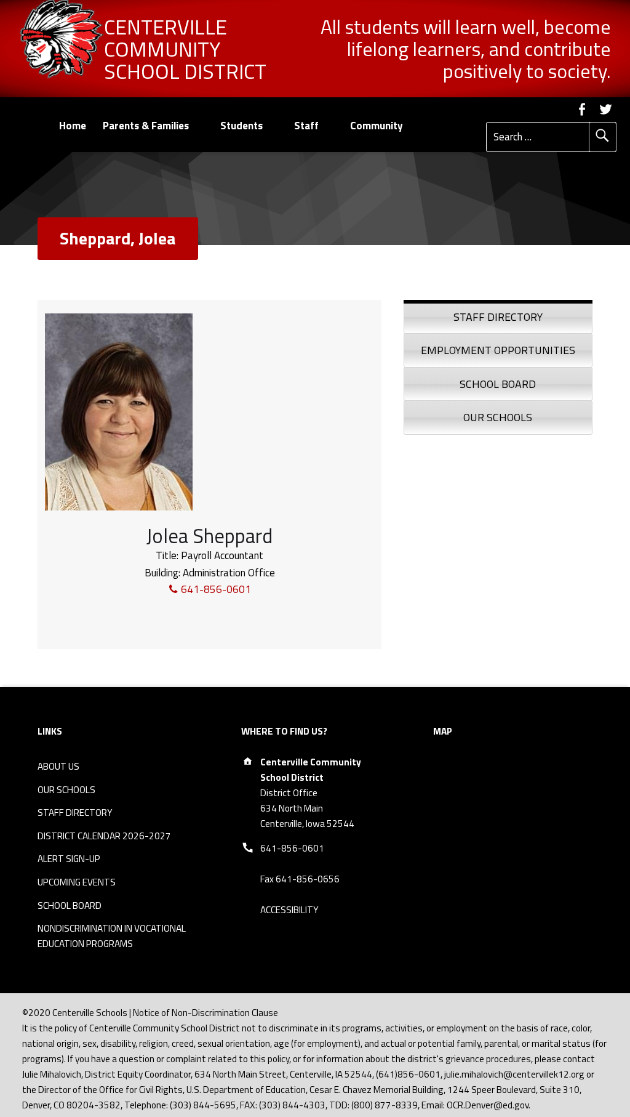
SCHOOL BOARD (70, 905)
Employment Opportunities (498, 350)
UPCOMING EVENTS (77, 882)
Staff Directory (498, 316)
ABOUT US (58, 766)
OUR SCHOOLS (66, 790)
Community (376, 126)
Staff (306, 126)
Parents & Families (146, 126)
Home (72, 126)
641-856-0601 (214, 589)
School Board (498, 384)
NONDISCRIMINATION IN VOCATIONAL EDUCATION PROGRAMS (112, 936)
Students (241, 126)
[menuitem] (72, 126)
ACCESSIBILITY (289, 910)
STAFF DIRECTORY (75, 812)
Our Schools (497, 417)
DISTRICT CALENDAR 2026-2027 (104, 836)
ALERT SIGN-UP (69, 859)
